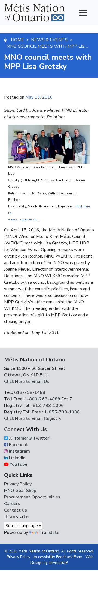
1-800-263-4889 (42, 399)
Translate (49, 533)
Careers (12, 504)
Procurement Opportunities (32, 497)
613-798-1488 (29, 392)
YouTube (17, 464)
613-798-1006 (48, 406)
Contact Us (15, 510)
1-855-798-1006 (61, 412)
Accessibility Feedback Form (57, 556)
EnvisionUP (58, 562)
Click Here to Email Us (26, 382)
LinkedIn (17, 458)
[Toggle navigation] (83, 12)
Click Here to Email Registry (32, 419)
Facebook (18, 445)
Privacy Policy (18, 484)
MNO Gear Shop (20, 491)
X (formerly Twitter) (29, 438)
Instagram (19, 451)
